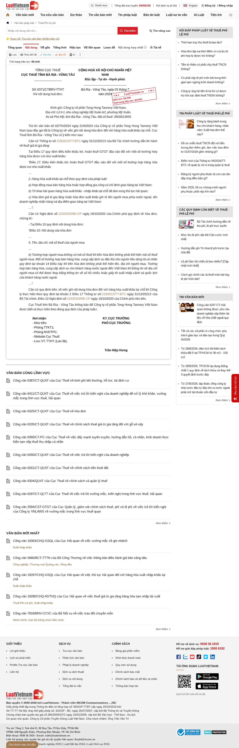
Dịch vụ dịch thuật (73, 671)
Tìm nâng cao (161, 30)
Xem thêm (162, 523)
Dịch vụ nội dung (73, 678)
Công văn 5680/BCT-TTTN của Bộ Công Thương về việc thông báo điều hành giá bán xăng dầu (80, 558)
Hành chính (20, 619)
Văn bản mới (25, 14)
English (193, 5)
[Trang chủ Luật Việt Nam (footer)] (25, 698)
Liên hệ (14, 671)
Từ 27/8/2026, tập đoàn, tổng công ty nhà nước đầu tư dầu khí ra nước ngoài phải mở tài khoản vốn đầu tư (205, 388)
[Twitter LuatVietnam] (205, 657)
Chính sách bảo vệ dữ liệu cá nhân (136, 678)
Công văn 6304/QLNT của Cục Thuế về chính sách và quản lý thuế (60, 481)
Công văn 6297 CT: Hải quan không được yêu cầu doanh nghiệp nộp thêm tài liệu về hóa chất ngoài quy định (213, 313)
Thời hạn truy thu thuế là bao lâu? (201, 42)
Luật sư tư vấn (176, 14)
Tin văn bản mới (100, 14)
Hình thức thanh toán (128, 657)
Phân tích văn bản (73, 657)
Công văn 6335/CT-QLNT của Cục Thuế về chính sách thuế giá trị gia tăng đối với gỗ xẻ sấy (78, 424)
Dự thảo (76, 14)
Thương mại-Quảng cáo (44, 564)
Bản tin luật (151, 14)
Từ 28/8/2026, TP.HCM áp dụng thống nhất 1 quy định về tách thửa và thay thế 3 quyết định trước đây (205, 370)
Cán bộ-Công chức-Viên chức (46, 619)
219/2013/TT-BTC (69, 141)
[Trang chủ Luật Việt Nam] (22, 5)
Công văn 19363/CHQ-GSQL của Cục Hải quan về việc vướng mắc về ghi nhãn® (70, 541)
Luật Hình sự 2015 (98, 744)
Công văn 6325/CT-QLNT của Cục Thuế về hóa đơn (49, 411)
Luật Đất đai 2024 (74, 744)
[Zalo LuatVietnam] (185, 657)
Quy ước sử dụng (125, 664)
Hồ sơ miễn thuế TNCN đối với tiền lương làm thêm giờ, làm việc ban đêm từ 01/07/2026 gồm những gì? (205, 147)
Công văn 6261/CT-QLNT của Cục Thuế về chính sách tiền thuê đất (60, 468)
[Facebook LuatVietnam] (178, 657)
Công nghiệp (20, 564)
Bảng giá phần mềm (127, 650)
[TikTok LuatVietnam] (199, 657)
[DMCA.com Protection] (215, 733)
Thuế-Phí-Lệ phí (23, 602)
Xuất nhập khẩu (22, 547)
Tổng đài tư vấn (72, 685)
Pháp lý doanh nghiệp (76, 664)
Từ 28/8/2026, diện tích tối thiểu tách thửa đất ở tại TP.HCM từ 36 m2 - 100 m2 (204, 353)
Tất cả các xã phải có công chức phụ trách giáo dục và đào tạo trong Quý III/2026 (204, 335)
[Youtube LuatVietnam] (192, 657)
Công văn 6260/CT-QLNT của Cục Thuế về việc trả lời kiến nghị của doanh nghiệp (71, 455)
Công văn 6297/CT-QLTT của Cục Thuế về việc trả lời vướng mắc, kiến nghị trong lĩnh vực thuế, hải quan (87, 494)
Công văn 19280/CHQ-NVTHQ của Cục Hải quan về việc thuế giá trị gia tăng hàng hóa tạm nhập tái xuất (86, 596)
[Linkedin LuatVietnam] (212, 657)
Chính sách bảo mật (127, 671)
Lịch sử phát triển (20, 657)
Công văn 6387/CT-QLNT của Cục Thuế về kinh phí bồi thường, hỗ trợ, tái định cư (71, 380)
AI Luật (199, 14)
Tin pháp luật (127, 14)
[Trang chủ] (7, 15)
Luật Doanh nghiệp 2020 (46, 744)
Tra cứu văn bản (52, 14)
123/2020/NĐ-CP (70, 213)
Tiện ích (216, 14)
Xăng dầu (66, 564)
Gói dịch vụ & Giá (166, 5)
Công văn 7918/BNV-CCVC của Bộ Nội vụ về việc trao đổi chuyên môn (63, 613)
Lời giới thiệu (17, 650)
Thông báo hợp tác (126, 685)
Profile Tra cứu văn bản (24, 664)
